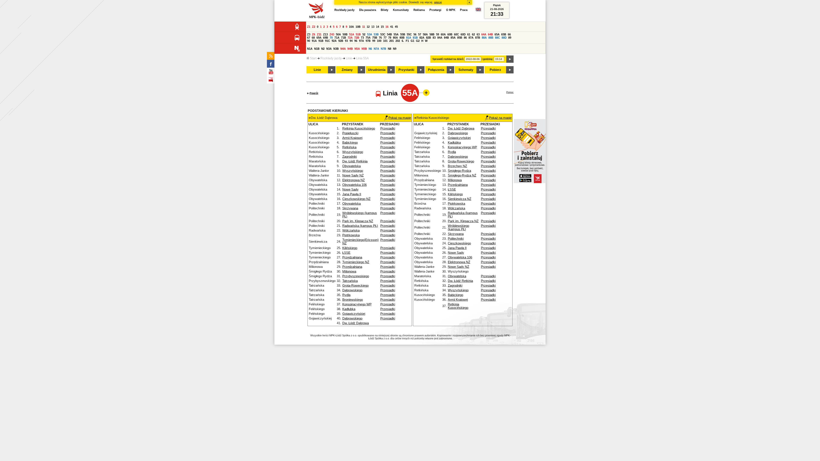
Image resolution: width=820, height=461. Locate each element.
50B (345, 34)
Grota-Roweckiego (355, 285)
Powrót (314, 93)
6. (403, 40)
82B (428, 37)
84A (439, 37)
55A (396, 34)
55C (409, 34)
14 (377, 26)
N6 (370, 48)
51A (351, 34)
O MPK (450, 10)
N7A (376, 48)
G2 (418, 40)
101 (385, 40)
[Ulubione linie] (425, 92)
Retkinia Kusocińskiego (358, 128)
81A (408, 37)
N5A (357, 48)
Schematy (465, 69)
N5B (364, 48)
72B (356, 37)
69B (325, 37)
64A (483, 34)
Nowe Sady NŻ (353, 175)
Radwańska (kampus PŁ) (360, 226)
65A (497, 34)
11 (363, 26)
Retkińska (349, 147)
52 (363, 34)
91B (320, 40)
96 (355, 40)
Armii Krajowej (352, 138)
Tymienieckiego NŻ (355, 262)
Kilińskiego (349, 248)
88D (504, 37)
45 (396, 26)
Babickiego (350, 142)
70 (331, 37)
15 (382, 26)
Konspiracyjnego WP (357, 304)
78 (389, 37)
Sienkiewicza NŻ (459, 199)
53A (369, 34)
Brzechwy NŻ (457, 166)
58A (425, 34)
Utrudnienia (376, 69)
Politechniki (456, 238)
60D (463, 34)
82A (421, 37)
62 (473, 34)
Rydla (346, 295)
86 (465, 37)
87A (471, 37)
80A (395, 37)
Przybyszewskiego (355, 276)
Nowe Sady (350, 189)
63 (478, 34)
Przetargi (435, 10)
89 (509, 37)
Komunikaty (401, 10)
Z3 (308, 34)
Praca (463, 10)
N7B (383, 48)
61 (468, 34)
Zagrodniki (349, 156)
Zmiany (347, 69)
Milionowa (349, 271)
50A (338, 34)
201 (391, 40)
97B (368, 40)
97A (361, 40)
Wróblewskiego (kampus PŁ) (458, 227)
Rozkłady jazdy (331, 58)
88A (484, 37)
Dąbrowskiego (352, 290)
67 (308, 37)
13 (372, 26)
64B (490, 34)
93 (346, 40)
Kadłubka (348, 309)
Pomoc (510, 92)
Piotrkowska (351, 235)
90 (308, 40)
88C (497, 37)
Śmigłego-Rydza (459, 170)
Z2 (313, 26)
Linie (349, 58)
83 (434, 37)
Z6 (313, 34)
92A (334, 40)
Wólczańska (351, 230)
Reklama (419, 10)
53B (376, 34)
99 (373, 40)
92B (340, 40)
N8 (389, 48)
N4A (343, 48)
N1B (316, 48)
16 (386, 26)
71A (336, 37)
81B (415, 37)
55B (402, 34)
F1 (407, 40)
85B (459, 37)
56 (414, 34)
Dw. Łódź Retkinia (355, 161)
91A (314, 40)
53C (382, 34)
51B (358, 34)
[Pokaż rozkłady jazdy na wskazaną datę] (510, 59)
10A (351, 26)
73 (362, 37)
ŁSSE (346, 252)
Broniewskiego (352, 299)
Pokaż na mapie (399, 118)
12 (368, 26)
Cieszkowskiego (459, 243)
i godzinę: (487, 59)
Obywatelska (351, 166)
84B (446, 37)
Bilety (384, 10)
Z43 (331, 34)
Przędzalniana (352, 257)
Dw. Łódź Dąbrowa (355, 323)
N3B (336, 48)
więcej (438, 2)
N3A (329, 48)
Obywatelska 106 (354, 185)
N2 (323, 48)
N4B (350, 48)
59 (437, 34)
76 (380, 37)
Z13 (325, 34)
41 (391, 26)
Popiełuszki (350, 133)
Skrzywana (350, 208)
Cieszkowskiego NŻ (356, 199)
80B (402, 37)
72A (350, 37)
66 (509, 34)
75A (368, 37)
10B (358, 26)
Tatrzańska (350, 281)
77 (385, 37)
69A (318, 37)
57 (419, 34)
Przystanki (406, 69)
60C (456, 34)
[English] (478, 10)
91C (327, 40)
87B (477, 37)
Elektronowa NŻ (353, 180)
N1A (309, 48)
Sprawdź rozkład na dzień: (448, 59)
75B (374, 37)
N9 (394, 48)
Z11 (319, 34)
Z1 (308, 26)
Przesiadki (387, 128)
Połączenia (436, 69)
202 (397, 40)
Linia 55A (362, 58)
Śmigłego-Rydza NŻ (462, 175)
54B (389, 34)
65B (503, 34)
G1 (412, 40)
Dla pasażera (367, 10)
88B (490, 37)
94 (351, 40)
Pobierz (495, 69)
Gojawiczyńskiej (353, 313)
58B (431, 34)
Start (313, 58)
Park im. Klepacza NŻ (357, 221)
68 (313, 37)
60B (449, 34)
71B (343, 37)
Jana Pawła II (351, 194)
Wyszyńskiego (352, 152)
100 (379, 40)
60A (443, 34)
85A (453, 37)
